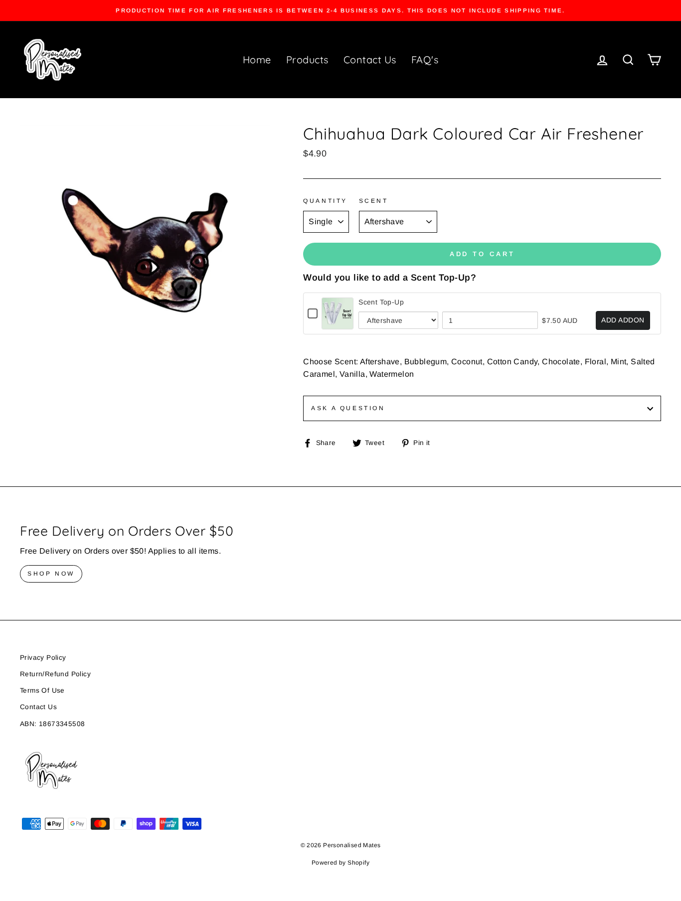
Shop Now (51, 573)
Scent (373, 200)
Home (257, 59)
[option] (340, 10)
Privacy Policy (43, 657)
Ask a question (348, 408)
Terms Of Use (42, 690)
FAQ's (425, 59)
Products (307, 59)
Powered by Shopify (340, 862)
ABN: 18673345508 (52, 724)
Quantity (325, 200)
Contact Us (369, 59)
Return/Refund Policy (55, 674)
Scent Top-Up (381, 302)
